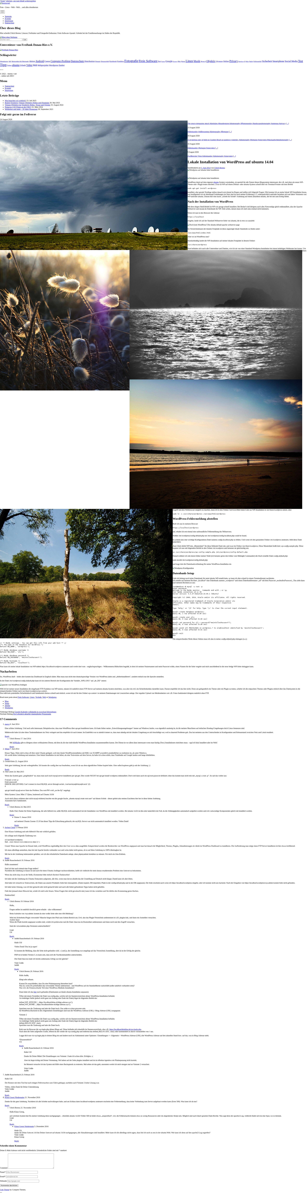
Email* (2, 1177)
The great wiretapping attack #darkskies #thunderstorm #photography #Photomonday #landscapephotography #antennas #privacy (237, 123)
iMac (179, 61)
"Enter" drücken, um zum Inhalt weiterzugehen (18, 1)
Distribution (89, 61)
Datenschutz (9, 23)
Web (35, 65)
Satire (251, 61)
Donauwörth (105, 61)
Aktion (32, 61)
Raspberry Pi (241, 61)
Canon (47, 61)
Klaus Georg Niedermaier (14, 1097)
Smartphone (278, 61)
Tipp (3, 65)
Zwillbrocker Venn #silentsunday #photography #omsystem (210, 156)
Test (300, 61)
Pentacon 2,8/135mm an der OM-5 (18, 107)
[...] (287, 123)
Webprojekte (43, 65)
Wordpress (53, 65)
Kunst (183, 61)
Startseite (8, 16)
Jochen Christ (10, 827)
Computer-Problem (60, 61)
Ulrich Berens (219, 168)
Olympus (219, 61)
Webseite (3, 1181)
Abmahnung (4, 61)
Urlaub (23, 65)
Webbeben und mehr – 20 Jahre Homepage (21, 109)
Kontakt (8, 19)
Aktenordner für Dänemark (20, 61)
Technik (38, 697)
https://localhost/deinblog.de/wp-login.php (125, 1029)
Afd (10, 61)
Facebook (113, 61)
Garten (163, 61)
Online (226, 61)
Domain (97, 61)
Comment (3, 1168)
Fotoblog (120, 61)
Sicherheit (267, 61)
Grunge (175, 61)
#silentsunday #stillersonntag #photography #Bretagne (208, 132)
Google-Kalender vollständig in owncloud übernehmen (35, 712)
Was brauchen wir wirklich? (15, 101)
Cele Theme (4, 1190)
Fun (159, 61)
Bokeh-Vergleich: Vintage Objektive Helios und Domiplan (27, 103)
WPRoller (16, 743)
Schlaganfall (257, 61)
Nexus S (203, 61)
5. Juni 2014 (205, 168)
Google (168, 61)
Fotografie (131, 61)
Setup (7, 703)
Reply (7, 736)
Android (39, 61)
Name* (3, 1172)
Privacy (233, 61)
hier (35, 992)
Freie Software (148, 61)
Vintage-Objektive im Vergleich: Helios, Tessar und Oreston (27, 105)
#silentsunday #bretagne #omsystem (201, 148)
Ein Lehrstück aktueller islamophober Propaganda (32, 714)
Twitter (9, 65)
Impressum (9, 21)
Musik (197, 61)
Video (29, 65)
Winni (7, 749)
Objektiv (210, 61)
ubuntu (15, 65)
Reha (247, 61)
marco (7, 724)
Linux (189, 61)
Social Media (291, 61)
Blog (7, 701)
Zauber (62, 65)
